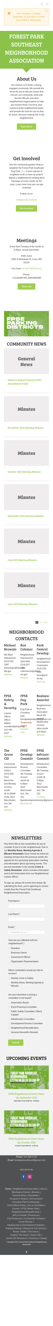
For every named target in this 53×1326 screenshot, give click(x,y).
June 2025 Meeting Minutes (22, 604)
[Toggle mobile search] (42, 4)
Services (41, 682)
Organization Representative (25, 961)
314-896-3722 (30, 1157)
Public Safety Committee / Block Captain (26, 1013)
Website (8, 674)
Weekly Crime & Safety (22, 978)
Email (11, 927)
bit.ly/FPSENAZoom (32, 268)
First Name (14, 901)
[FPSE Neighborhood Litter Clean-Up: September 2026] (26, 1067)
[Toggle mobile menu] (47, 4)
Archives (33, 1238)
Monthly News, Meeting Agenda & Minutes (27, 984)
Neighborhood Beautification (25, 1028)
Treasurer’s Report (19, 1199)
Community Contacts (34, 1218)
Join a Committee (35, 1205)
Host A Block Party (16, 1205)
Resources (33, 1215)
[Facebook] (23, 1176)
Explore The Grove (19, 1235)
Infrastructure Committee (23, 1019)
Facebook (32, 200)
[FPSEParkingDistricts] (26, 312)
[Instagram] (29, 1176)
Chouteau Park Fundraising (25, 1202)
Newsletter (33, 1195)
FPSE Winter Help (30, 1208)
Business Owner (19, 952)
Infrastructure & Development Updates (25, 1225)
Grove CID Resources (16, 1238)
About (43, 1189)
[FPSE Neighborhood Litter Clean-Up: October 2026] (26, 1112)
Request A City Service (34, 1228)
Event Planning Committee (24, 1007)
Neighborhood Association (25, 1189)
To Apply (41, 797)
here (23, 171)
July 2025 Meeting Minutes (22, 560)
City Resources (14, 1218)
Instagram (21, 200)
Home (8, 1189)
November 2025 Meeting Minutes (25, 427)
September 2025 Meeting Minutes (26, 516)
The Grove (33, 1231)
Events (15, 1208)
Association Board (20, 1002)
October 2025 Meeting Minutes (24, 471)
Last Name (14, 914)
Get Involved (35, 1199)
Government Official (20, 957)
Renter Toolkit (19, 1231)
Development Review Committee (27, 1023)
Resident (15, 948)
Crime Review (25, 1222)
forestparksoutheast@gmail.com (29, 1160)
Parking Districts (13, 1228)
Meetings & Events (21, 1192)
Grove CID (36, 1235)
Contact (43, 1238)
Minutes (35, 1192)
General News (19, 1195)
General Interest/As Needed (24, 1032)
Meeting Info (26, 803)
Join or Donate (19, 1215)
